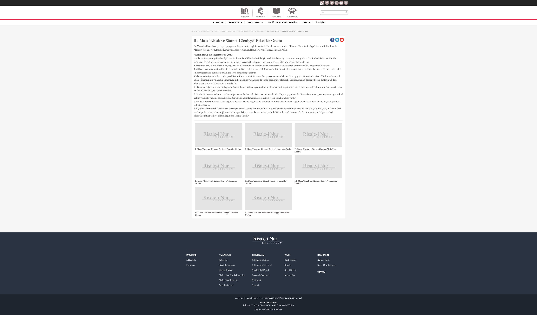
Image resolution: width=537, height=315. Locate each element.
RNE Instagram (336, 3)
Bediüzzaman (260, 17)
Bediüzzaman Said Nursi (281, 22)
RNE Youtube (341, 3)
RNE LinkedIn (346, 3)
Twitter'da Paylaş (337, 40)
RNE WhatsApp (322, 3)
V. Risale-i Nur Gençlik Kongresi (251, 31)
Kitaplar (288, 265)
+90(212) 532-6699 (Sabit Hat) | (264, 298)
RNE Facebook (327, 3)
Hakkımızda (191, 260)
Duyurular (190, 265)
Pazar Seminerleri (226, 285)
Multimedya (290, 275)
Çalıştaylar (223, 260)
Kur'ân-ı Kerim (292, 17)
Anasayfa (218, 22)
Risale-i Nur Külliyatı (326, 265)
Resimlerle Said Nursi (260, 275)
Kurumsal (234, 22)
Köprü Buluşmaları (227, 265)
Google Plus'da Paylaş (342, 40)
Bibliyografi (256, 280)
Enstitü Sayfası (290, 260)
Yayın (305, 22)
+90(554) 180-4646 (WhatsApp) (289, 298)
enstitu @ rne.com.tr (243, 298)
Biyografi (255, 285)
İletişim (320, 22)
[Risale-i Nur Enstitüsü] (206, 12)
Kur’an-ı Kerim (323, 260)
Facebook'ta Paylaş (332, 40)
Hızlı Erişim (323, 255)
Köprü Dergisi (276, 17)
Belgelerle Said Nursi (260, 270)
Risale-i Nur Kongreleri (228, 280)
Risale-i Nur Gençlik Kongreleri (224, 31)
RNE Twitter (331, 3)
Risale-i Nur (245, 17)
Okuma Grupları (226, 270)
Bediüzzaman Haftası (260, 260)
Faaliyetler (254, 22)
